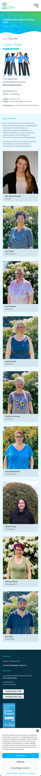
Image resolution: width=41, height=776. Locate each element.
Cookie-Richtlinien (12, 773)
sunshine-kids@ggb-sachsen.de (20, 101)
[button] (37, 731)
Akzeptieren (20, 756)
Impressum (31, 773)
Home (5, 39)
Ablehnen (20, 762)
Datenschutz (23, 773)
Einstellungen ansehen (20, 768)
